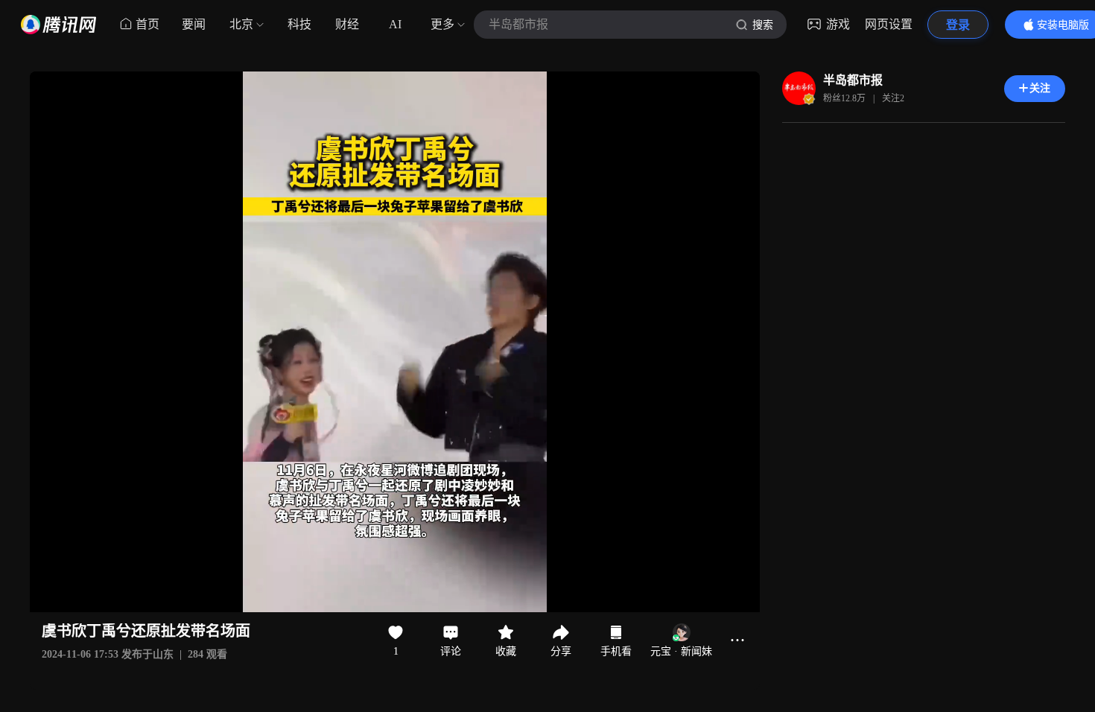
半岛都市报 (853, 80)
